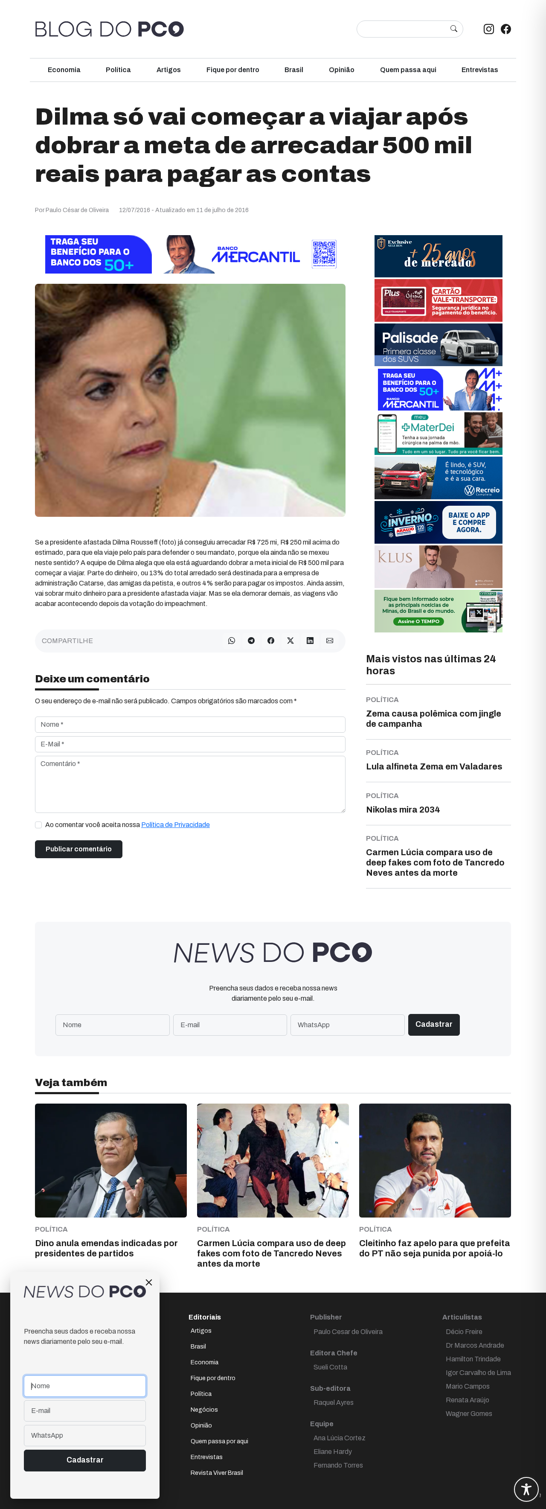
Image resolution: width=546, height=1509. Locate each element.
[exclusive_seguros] (438, 255)
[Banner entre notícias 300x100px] (438, 388)
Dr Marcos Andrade (475, 1345)
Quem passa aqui (408, 69)
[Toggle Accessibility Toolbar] (526, 1489)
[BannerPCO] (438, 566)
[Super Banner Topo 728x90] (190, 253)
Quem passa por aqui (219, 1441)
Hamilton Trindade (473, 1359)
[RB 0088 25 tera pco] (438, 477)
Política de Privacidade (175, 824)
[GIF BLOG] (438, 299)
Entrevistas (480, 69)
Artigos (169, 69)
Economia (64, 69)
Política (118, 69)
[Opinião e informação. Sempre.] (109, 29)
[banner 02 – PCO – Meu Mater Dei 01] (438, 433)
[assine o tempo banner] (438, 610)
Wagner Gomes (469, 1413)
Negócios (204, 1410)
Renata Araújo (467, 1400)
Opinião (341, 69)
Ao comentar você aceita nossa (127, 824)
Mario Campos (468, 1386)
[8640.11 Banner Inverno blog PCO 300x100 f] (438, 521)
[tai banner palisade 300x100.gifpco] (438, 344)
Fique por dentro (232, 69)
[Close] (148, 1282)
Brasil (294, 69)
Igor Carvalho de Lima (478, 1372)
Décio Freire (464, 1331)
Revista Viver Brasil (217, 1473)
